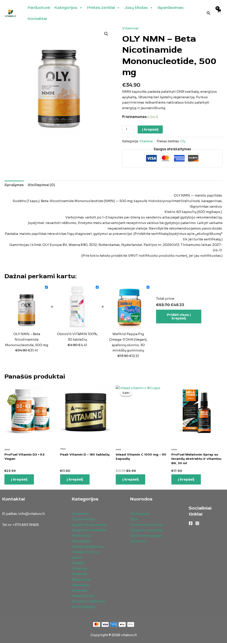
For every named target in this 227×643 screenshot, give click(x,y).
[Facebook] (191, 523)
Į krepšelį (150, 129)
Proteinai (80, 568)
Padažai (78, 563)
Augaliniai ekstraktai (89, 525)
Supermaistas (83, 519)
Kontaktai (37, 18)
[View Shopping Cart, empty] (219, 13)
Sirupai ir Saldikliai (88, 601)
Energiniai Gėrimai (88, 547)
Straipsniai (139, 514)
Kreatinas (80, 574)
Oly (182, 141)
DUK (134, 519)
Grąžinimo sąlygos (146, 535)
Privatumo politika (146, 525)
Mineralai (80, 590)
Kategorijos (66, 7)
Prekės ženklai (101, 7)
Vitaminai (130, 28)
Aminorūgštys (84, 607)
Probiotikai (81, 535)
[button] (209, 13)
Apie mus (138, 541)
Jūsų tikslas (136, 7)
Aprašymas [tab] (14, 185)
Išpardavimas (171, 7)
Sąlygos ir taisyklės (146, 530)
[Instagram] (197, 523)
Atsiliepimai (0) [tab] (41, 185)
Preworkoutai (83, 596)
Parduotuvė (39, 7)
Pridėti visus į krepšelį (179, 317)
